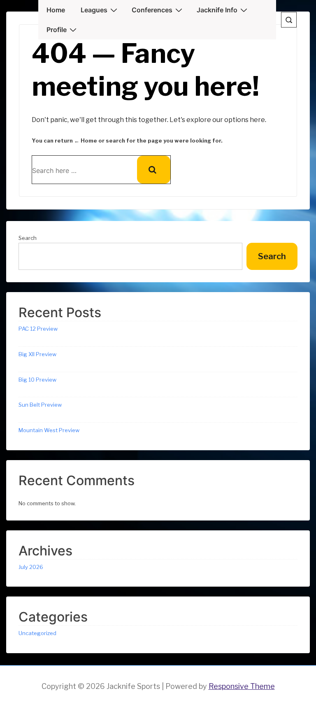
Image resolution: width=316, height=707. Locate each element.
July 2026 (31, 567)
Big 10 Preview (37, 379)
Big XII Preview (37, 354)
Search (28, 238)
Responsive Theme (242, 686)
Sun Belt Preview (40, 404)
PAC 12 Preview (38, 328)
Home (55, 10)
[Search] (153, 170)
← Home (85, 140)
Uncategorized (37, 633)
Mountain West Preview (49, 430)
